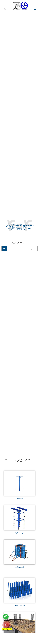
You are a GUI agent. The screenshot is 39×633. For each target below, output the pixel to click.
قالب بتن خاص (19, 567)
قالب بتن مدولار (19, 605)
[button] (34, 9)
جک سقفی (19, 498)
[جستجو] (4, 248)
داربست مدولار (19, 533)
